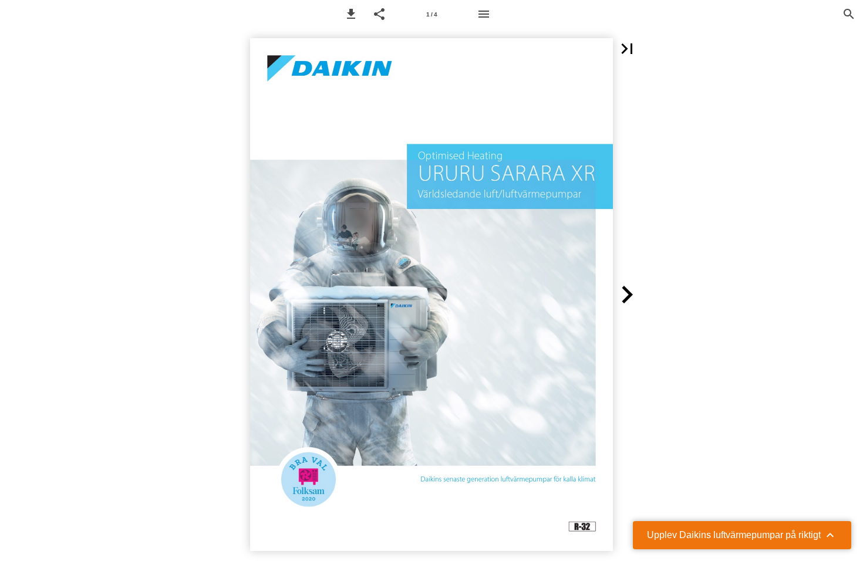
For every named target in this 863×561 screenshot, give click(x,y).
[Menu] (484, 14)
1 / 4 (431, 14)
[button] (351, 14)
